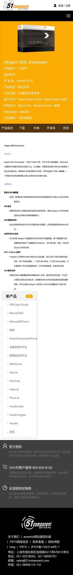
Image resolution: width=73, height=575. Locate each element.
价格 (36, 128)
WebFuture (16, 364)
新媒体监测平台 (18, 355)
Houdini (14, 423)
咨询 (66, 128)
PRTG (23, 547)
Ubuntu (14, 372)
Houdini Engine (18, 414)
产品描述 (7, 128)
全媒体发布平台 (18, 347)
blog (12, 547)
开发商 (51, 128)
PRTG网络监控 (19, 542)
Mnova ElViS (16, 313)
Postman (15, 381)
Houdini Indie (17, 406)
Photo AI (14, 398)
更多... (13, 431)
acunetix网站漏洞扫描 (37, 536)
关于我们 (13, 536)
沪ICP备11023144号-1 (45, 547)
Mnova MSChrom (19, 321)
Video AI (14, 389)
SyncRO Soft (24, 81)
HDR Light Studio (19, 304)
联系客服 (38, 542)
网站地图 (54, 542)
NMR (12, 330)
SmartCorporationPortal (23, 338)
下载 (22, 128)
